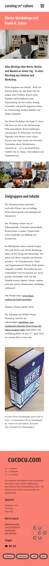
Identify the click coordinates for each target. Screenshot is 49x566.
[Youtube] (6, 546)
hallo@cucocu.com (12, 524)
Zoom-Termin (10, 530)
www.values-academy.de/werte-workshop (19, 298)
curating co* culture (19, 6)
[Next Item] (42, 174)
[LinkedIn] (10, 546)
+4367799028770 (12, 527)
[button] (14, 546)
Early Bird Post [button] (10, 533)
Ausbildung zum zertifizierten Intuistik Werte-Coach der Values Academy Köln (23, 326)
